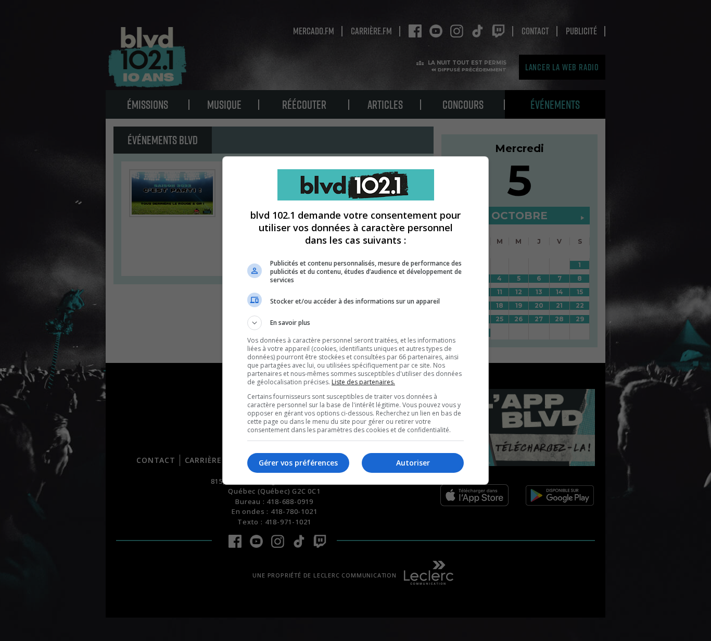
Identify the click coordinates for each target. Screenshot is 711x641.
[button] (355, 323)
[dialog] (355, 320)
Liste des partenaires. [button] (363, 382)
